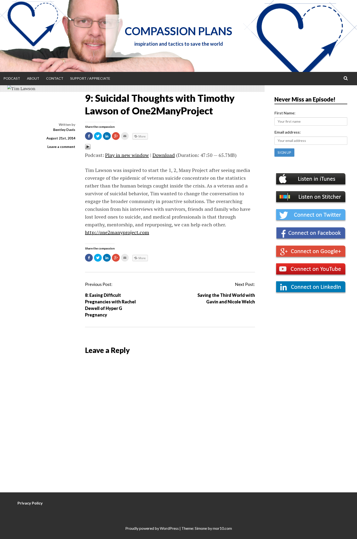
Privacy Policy (30, 503)
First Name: (284, 113)
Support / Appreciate (90, 78)
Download (164, 155)
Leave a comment (61, 147)
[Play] (88, 148)
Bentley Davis (64, 130)
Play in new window (127, 155)
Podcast (11, 78)
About (33, 78)
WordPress (169, 528)
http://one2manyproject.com (117, 232)
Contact (54, 78)
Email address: (287, 132)
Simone (201, 528)
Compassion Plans (178, 31)
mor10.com (222, 528)
